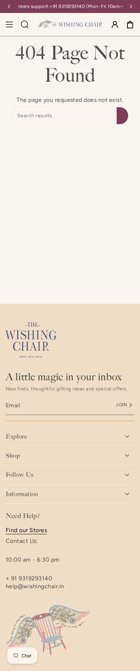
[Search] (122, 115)
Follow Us (20, 474)
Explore (16, 436)
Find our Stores (26, 530)
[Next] (131, 6)
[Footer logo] (31, 340)
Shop (13, 455)
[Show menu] (9, 24)
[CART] (129, 24)
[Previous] (9, 6)
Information (22, 494)
